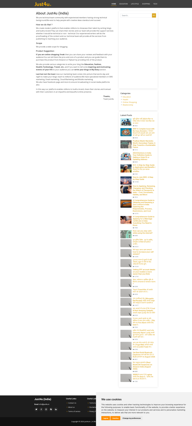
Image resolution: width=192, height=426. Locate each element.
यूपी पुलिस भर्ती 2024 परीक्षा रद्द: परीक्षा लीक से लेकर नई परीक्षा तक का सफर (143, 121)
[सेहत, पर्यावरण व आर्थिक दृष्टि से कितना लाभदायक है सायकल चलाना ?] (126, 282)
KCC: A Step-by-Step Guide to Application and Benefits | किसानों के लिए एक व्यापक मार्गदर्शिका (144, 168)
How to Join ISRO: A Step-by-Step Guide (143, 178)
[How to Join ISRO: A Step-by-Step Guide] (126, 180)
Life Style (135, 4)
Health (125, 99)
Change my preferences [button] (132, 418)
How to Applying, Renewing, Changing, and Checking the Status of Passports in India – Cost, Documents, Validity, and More (144, 190)
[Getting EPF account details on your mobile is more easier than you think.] (126, 272)
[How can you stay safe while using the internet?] (126, 233)
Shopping (146, 4)
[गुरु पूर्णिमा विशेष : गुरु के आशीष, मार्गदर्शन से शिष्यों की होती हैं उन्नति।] (126, 242)
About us (71, 407)
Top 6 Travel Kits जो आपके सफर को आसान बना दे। (143, 291)
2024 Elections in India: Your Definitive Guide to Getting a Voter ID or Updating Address (142, 156)
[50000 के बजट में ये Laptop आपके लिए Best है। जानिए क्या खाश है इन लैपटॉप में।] (126, 377)
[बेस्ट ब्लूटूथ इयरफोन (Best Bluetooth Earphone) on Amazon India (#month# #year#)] (126, 365)
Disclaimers (93, 407)
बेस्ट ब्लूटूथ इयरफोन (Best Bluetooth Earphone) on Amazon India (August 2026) (142, 365)
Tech (155, 4)
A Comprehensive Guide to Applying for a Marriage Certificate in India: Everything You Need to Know (143, 221)
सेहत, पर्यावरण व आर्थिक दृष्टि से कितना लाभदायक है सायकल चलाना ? (144, 282)
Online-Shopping (130, 102)
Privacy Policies (94, 411)
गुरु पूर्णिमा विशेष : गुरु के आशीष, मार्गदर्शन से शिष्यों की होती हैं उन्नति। (143, 242)
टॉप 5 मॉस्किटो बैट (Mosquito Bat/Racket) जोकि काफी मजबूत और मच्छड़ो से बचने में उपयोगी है (144, 300)
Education (123, 4)
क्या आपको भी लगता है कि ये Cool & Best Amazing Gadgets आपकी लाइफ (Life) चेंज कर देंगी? (144, 310)
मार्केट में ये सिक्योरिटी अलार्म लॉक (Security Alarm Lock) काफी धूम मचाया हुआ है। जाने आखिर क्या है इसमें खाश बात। (144, 333)
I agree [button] (105, 418)
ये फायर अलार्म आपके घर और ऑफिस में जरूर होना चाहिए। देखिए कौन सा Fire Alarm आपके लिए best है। (144, 321)
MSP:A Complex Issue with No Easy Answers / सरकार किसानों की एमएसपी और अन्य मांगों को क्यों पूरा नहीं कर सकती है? (143, 132)
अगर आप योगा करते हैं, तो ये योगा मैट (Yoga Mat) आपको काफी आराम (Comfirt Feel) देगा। (143, 344)
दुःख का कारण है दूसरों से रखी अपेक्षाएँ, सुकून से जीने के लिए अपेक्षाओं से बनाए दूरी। (142, 262)
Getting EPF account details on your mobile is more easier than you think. (144, 272)
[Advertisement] (75, 117)
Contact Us (72, 403)
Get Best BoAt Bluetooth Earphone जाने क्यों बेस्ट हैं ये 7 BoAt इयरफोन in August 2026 (144, 354)
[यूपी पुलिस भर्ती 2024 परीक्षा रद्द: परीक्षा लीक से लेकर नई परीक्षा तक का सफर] (126, 121)
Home (114, 4)
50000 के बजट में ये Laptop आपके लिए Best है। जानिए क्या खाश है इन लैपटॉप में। (143, 377)
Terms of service (74, 411)
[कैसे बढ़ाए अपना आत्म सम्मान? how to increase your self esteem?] (126, 252)
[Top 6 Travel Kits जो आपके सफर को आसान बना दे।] (126, 292)
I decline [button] (115, 418)
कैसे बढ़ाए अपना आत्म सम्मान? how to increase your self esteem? (143, 252)
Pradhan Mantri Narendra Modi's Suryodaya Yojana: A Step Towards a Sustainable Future (144, 144)
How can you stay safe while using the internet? (143, 232)
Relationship (128, 105)
